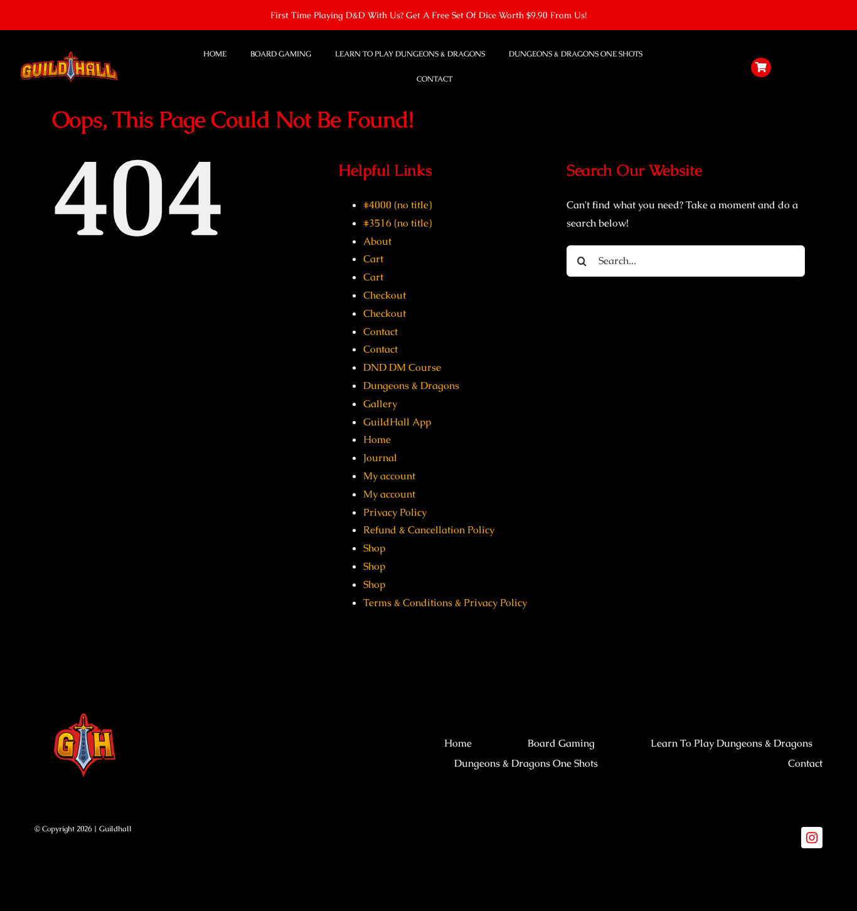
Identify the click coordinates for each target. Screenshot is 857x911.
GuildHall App (397, 422)
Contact (380, 331)
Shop (374, 548)
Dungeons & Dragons (411, 385)
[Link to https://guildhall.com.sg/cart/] (761, 68)
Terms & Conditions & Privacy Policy (445, 602)
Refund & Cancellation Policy (428, 529)
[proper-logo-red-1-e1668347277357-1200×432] (69, 54)
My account (389, 475)
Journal (380, 457)
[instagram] (811, 837)
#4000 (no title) (397, 204)
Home (377, 439)
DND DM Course (402, 367)
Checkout (384, 295)
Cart (373, 258)
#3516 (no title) (397, 223)
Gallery (380, 403)
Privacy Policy (395, 512)
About (377, 241)
